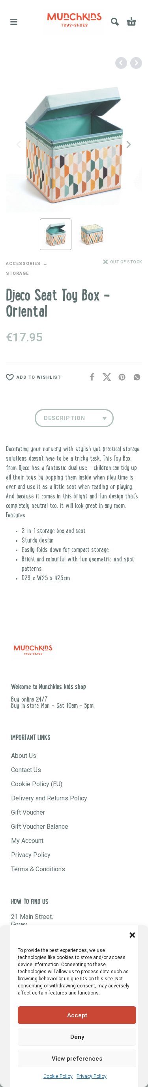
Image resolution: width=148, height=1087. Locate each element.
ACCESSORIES (23, 263)
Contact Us (26, 770)
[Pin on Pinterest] (119, 377)
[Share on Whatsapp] (134, 377)
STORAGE (17, 273)
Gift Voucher (28, 812)
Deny (77, 1037)
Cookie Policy (58, 1076)
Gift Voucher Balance (39, 826)
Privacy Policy (92, 1076)
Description (64, 418)
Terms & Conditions (38, 869)
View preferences (77, 1058)
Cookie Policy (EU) (36, 784)
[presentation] (19, 144)
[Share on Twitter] (104, 377)
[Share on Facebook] (89, 377)
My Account (27, 840)
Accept (77, 1015)
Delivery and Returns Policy (49, 798)
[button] (132, 935)
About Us (23, 755)
